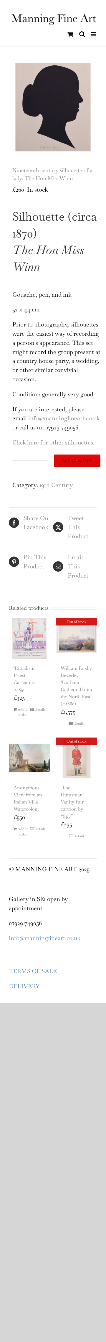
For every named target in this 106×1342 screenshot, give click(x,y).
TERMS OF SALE (33, 971)
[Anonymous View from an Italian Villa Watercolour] (29, 758)
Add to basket (77, 460)
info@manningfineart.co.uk (64, 418)
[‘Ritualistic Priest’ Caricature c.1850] (29, 638)
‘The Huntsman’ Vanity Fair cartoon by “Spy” (72, 802)
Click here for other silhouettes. (53, 442)
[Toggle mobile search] (82, 34)
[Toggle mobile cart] (70, 34)
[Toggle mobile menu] (94, 34)
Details (39, 709)
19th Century (56, 485)
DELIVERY (24, 986)
